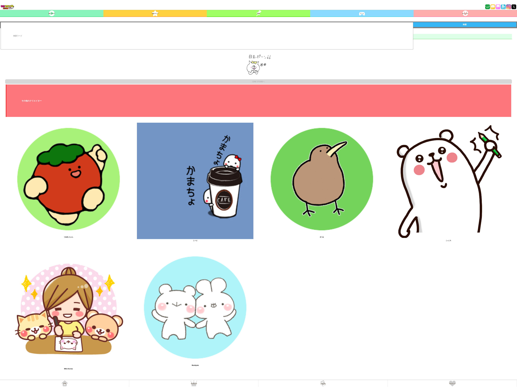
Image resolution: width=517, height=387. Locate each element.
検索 (465, 24)
